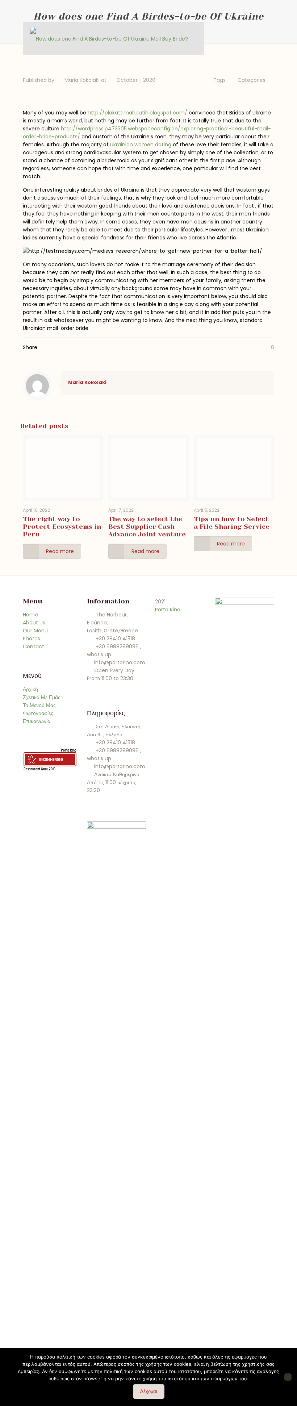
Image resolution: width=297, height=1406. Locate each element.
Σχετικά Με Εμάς (41, 697)
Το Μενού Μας (39, 705)
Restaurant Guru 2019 (39, 768)
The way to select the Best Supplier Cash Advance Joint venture (147, 526)
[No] (288, 1377)
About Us (34, 622)
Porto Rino (68, 750)
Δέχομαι (148, 1391)
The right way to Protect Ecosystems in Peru (62, 526)
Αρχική (30, 689)
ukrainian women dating (140, 144)
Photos (31, 638)
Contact (33, 646)
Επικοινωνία (36, 721)
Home (30, 614)
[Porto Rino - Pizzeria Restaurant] (109, 38)
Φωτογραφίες (38, 713)
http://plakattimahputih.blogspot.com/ (137, 112)
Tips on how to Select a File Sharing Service (231, 522)
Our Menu (35, 630)
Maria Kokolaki (82, 80)
